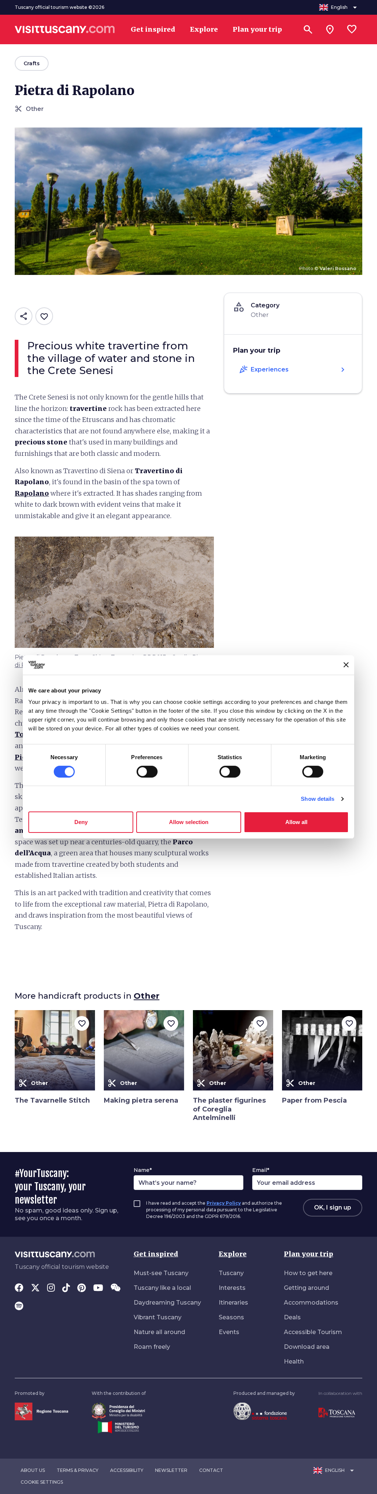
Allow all (296, 822)
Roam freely (152, 1346)
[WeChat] (115, 1288)
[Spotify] (19, 1306)
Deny (81, 822)
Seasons (231, 1317)
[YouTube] (98, 1288)
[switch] (147, 772)
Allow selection (188, 822)
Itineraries (233, 1302)
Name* (143, 1170)
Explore (233, 1254)
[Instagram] (51, 1288)
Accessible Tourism (313, 1332)
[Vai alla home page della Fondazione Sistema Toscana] (260, 1410)
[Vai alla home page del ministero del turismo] (118, 1426)
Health (294, 1361)
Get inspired (156, 1254)
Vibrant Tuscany (158, 1317)
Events (229, 1332)
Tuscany (231, 1273)
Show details (317, 799)
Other (146, 996)
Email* (260, 1170)
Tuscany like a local (162, 1287)
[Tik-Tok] (66, 1288)
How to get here (308, 1273)
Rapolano (32, 493)
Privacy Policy (224, 1203)
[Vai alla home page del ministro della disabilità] (118, 1410)
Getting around (306, 1287)
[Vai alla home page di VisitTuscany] (65, 29)
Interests (232, 1287)
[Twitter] (35, 1288)
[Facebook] (19, 1288)
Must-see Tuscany (161, 1273)
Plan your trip (308, 1254)
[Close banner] (346, 664)
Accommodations (311, 1302)
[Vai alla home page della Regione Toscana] (41, 1410)
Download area (307, 1346)
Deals (292, 1317)
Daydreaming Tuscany (167, 1302)
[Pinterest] (81, 1288)
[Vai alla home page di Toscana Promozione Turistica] (336, 1412)
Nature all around (159, 1332)
